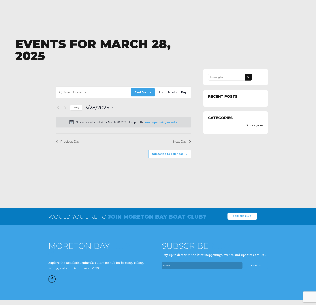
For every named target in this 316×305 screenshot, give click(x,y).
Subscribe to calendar (167, 154)
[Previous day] (58, 108)
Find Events (143, 92)
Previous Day (70, 141)
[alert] (123, 122)
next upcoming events (161, 122)
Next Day (180, 141)
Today (76, 107)
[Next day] (65, 108)
